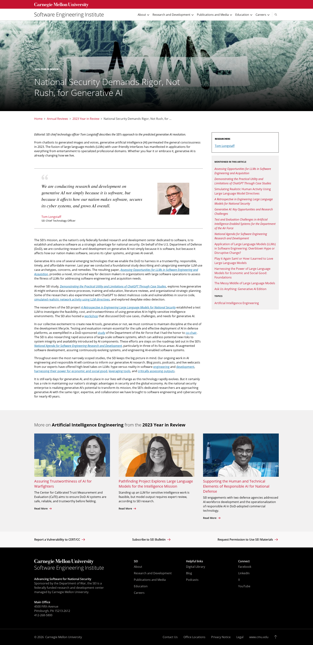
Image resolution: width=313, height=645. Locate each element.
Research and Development (153, 573)
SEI (136, 561)
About (138, 567)
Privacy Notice (221, 637)
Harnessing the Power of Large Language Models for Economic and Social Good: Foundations (242, 273)
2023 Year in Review (85, 119)
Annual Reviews (57, 119)
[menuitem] (70, 14)
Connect (244, 561)
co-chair (191, 333)
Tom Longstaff (51, 217)
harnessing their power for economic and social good (70, 371)
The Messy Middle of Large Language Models (244, 283)
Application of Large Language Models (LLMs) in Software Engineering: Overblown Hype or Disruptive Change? (245, 248)
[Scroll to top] (276, 637)
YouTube (244, 586)
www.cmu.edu (258, 637)
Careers (139, 593)
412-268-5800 (43, 615)
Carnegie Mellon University (63, 637)
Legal (239, 637)
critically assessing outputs (156, 371)
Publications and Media (150, 580)
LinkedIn (244, 573)
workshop (91, 316)
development (185, 367)
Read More (41, 508)
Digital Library (195, 567)
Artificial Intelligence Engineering (236, 303)
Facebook (244, 567)
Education (141, 586)
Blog (189, 573)
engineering (161, 367)
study (101, 333)
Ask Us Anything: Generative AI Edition (240, 289)
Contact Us (170, 637)
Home (38, 119)
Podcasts (192, 580)
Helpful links (194, 561)
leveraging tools (119, 371)
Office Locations (194, 637)
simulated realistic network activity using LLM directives (72, 299)
